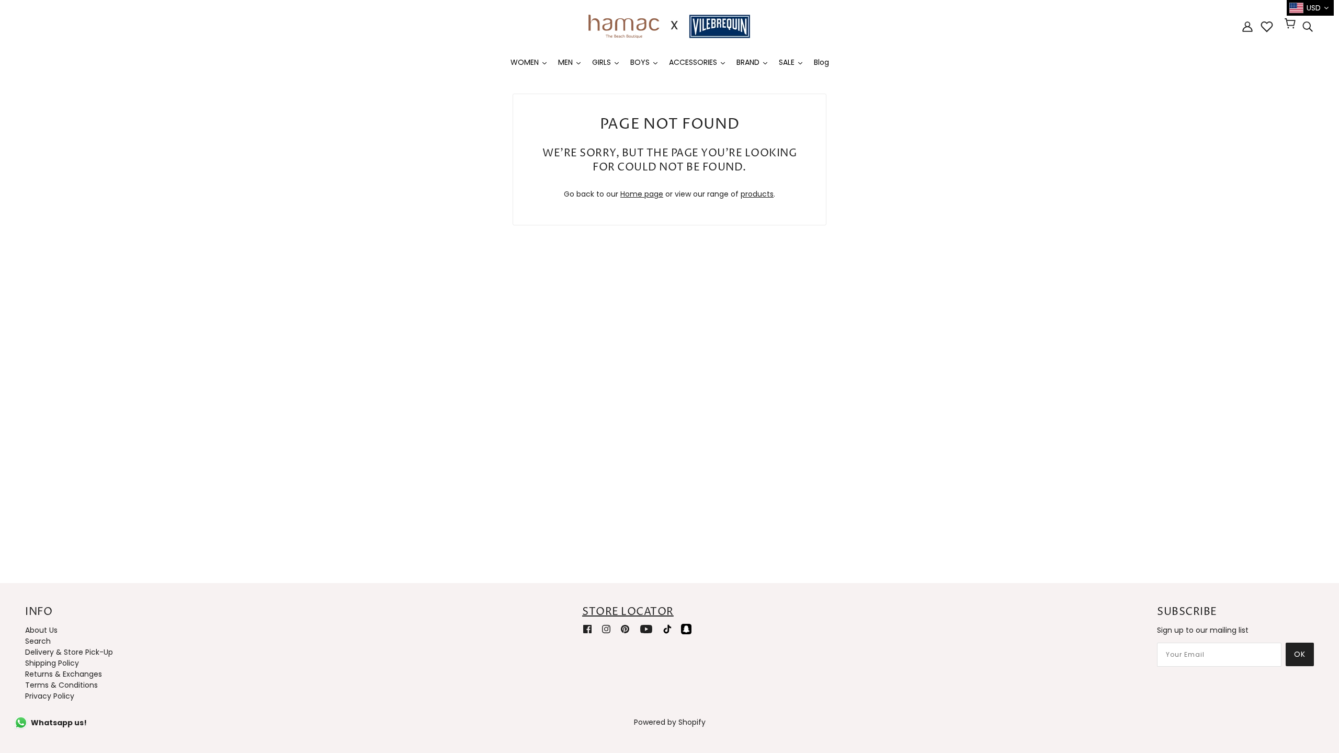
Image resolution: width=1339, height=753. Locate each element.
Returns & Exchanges (63, 674)
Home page (641, 194)
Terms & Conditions (61, 685)
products (757, 194)
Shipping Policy (52, 663)
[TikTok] (667, 628)
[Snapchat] (686, 628)
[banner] (669, 25)
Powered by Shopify (670, 722)
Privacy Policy (49, 696)
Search (38, 641)
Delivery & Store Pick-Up (69, 652)
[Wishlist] (1267, 26)
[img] (1307, 26)
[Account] (1247, 26)
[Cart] (1292, 24)
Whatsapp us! (59, 722)
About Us (41, 630)
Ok (1300, 654)
